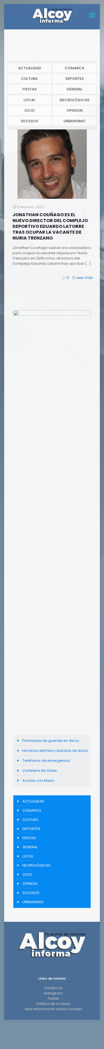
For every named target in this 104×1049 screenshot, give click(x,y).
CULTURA (29, 78)
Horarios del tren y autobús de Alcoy (55, 750)
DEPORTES (74, 78)
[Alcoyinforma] (52, 15)
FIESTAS (29, 89)
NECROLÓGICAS (74, 100)
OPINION (75, 110)
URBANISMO (74, 121)
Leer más (84, 277)
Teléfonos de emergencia (46, 760)
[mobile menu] (92, 15)
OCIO (29, 110)
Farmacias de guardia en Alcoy (50, 740)
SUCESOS (29, 121)
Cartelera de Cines (39, 770)
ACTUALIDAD (29, 68)
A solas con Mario (38, 780)
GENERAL (75, 89)
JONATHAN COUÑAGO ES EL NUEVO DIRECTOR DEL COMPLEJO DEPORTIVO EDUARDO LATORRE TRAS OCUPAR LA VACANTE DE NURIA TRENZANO (50, 226)
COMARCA (74, 68)
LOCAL (29, 100)
